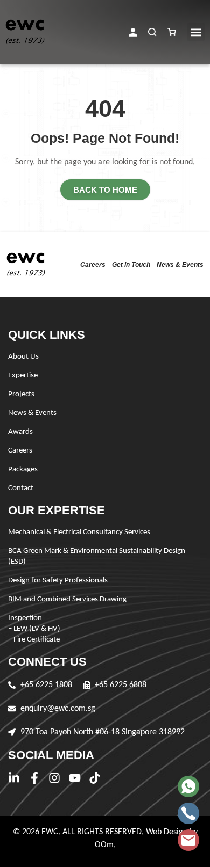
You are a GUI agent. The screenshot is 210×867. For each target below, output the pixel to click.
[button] (133, 32)
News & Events (180, 264)
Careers (93, 264)
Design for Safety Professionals (58, 581)
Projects (21, 394)
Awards (20, 432)
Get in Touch (131, 264)
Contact (20, 488)
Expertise (23, 375)
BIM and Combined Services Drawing (67, 599)
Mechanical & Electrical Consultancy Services (79, 532)
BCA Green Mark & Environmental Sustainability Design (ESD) (96, 556)
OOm (104, 845)
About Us (23, 357)
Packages (23, 469)
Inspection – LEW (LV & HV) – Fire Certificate (34, 629)
